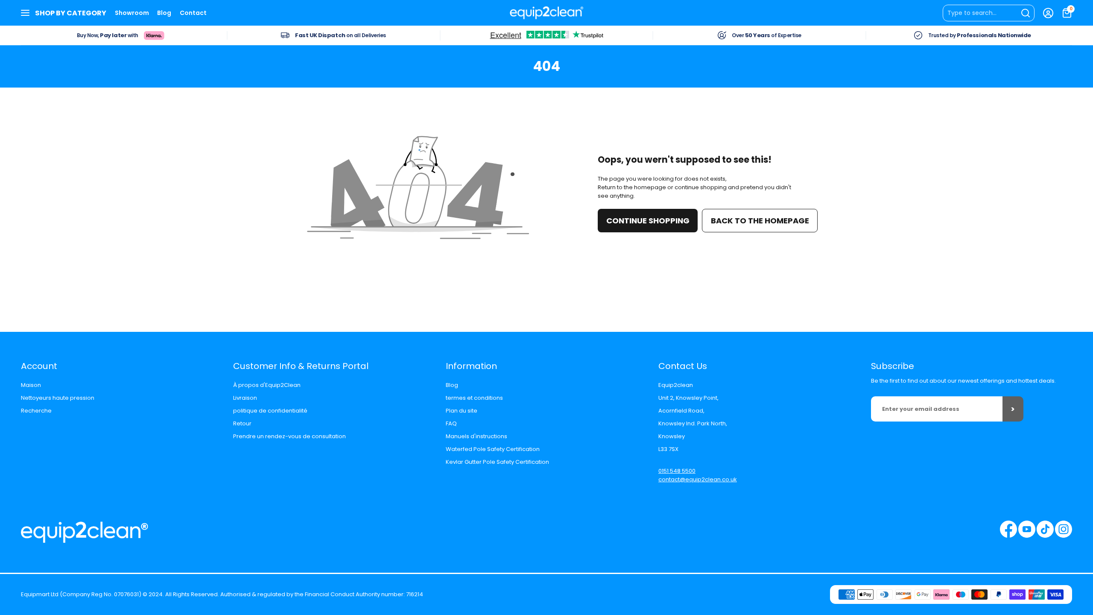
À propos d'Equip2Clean (267, 385)
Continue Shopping (648, 220)
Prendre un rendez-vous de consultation (289, 436)
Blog (164, 13)
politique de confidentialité (270, 411)
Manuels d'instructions (476, 436)
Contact (193, 13)
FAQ (451, 423)
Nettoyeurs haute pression (57, 398)
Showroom (132, 13)
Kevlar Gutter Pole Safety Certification (497, 462)
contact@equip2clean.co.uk (697, 479)
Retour (242, 423)
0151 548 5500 (677, 471)
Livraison (245, 398)
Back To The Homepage (760, 220)
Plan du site (461, 411)
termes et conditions (474, 398)
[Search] (989, 13)
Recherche (36, 411)
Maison (31, 385)
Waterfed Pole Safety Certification (493, 449)
